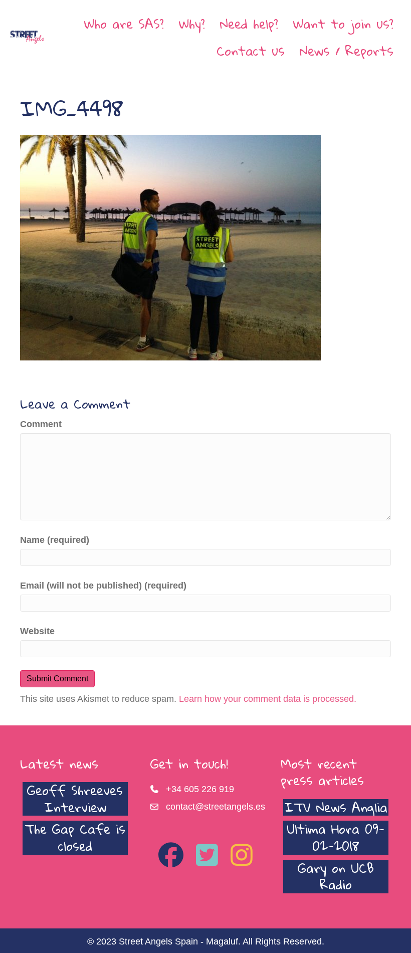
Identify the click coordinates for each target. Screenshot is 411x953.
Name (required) (54, 540)
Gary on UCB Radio (336, 876)
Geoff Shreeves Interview (75, 798)
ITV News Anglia (335, 807)
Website (37, 631)
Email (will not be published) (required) (103, 586)
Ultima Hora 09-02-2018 (335, 837)
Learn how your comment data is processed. (267, 699)
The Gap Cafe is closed (75, 837)
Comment (41, 424)
